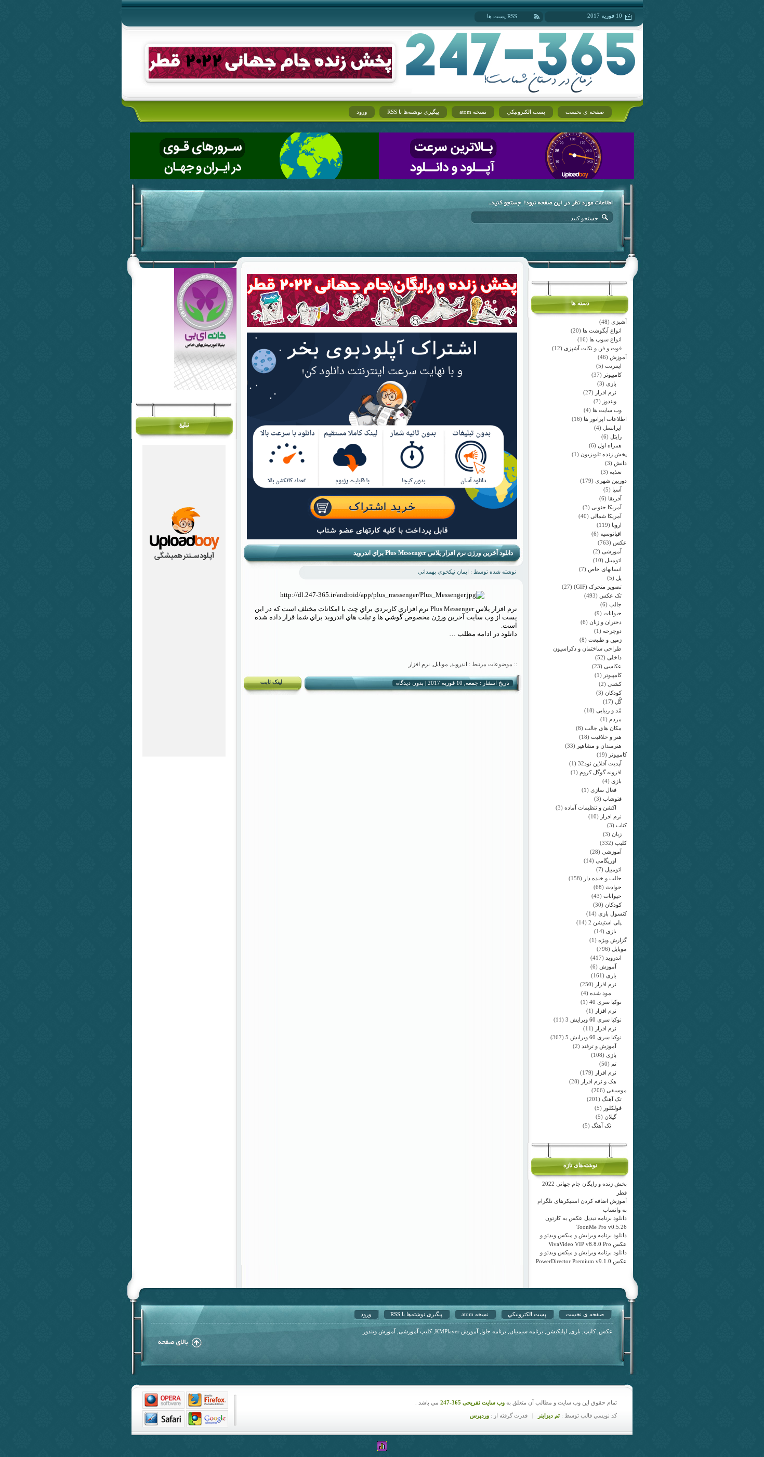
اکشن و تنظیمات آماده (590, 807)
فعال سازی (603, 790)
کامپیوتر (612, 375)
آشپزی (619, 322)
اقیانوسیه (611, 534)
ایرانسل (612, 428)
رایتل (616, 436)
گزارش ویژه (612, 940)
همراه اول (610, 445)
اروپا (617, 525)
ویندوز (609, 401)
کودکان (613, 693)
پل (619, 578)
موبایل (619, 949)
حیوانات (612, 613)
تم (613, 1064)
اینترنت (613, 366)
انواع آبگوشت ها (602, 330)
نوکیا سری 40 (605, 1002)
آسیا (617, 489)
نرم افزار (605, 392)
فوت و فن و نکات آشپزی (593, 348)
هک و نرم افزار (598, 1081)
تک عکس (610, 595)
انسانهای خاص (605, 569)
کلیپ (621, 843)
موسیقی (617, 1090)
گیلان (610, 1117)
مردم (615, 719)
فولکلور (612, 1108)
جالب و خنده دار (603, 878)
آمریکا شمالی (606, 516)
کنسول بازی (612, 913)
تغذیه (616, 472)
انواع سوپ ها (605, 339)
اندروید (613, 958)
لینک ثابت (271, 682)
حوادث (613, 887)
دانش (620, 463)
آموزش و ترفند (599, 1046)
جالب (615, 604)
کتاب (621, 825)
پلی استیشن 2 (605, 922)
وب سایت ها (607, 410)
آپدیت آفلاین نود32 (600, 763)
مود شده (600, 993)
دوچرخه (612, 631)
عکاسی (613, 666)
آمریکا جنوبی (606, 507)
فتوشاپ (612, 799)
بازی (611, 383)
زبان (617, 834)
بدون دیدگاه (410, 683)
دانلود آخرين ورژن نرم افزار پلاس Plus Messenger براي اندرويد (433, 553)
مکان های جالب (603, 728)
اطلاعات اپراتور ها (605, 419)
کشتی (615, 684)
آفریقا (615, 498)
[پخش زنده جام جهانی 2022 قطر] (270, 76)
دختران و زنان (605, 622)
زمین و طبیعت (605, 640)
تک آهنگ (612, 1099)
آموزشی (612, 551)
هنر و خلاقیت (606, 737)
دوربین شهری (611, 481)
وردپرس (479, 1416)
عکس (620, 542)
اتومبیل (613, 560)
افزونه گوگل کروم (600, 772)
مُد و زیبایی (609, 710)
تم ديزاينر (549, 1416)
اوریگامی (606, 860)
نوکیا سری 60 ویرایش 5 (593, 1037)
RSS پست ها (502, 16)
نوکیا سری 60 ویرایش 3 (593, 1019)
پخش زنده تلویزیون (604, 454)
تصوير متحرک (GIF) (598, 587)
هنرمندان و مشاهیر (599, 746)
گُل (618, 701)
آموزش (618, 357)
